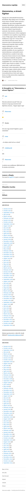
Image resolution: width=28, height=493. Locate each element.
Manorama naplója (9, 5)
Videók (4, 482)
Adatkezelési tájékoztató (14, 335)
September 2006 (8, 279)
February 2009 (7, 237)
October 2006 (7, 277)
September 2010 (8, 212)
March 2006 (7, 291)
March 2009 (7, 235)
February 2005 (7, 315)
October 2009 (7, 222)
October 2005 (7, 300)
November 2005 (8, 298)
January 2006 (7, 294)
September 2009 (8, 224)
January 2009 (7, 239)
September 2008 (8, 243)
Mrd (5, 80)
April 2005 (6, 312)
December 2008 (8, 241)
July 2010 (6, 214)
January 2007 (7, 271)
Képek (4, 479)
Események (5, 476)
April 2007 (6, 266)
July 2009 (6, 228)
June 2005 (6, 308)
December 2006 (8, 273)
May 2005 (6, 310)
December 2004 (8, 319)
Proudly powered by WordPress (18, 490)
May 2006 (6, 287)
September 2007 (8, 256)
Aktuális (10, 80)
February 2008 (7, 250)
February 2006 (7, 292)
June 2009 (6, 229)
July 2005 (6, 306)
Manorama (8, 111)
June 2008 (6, 247)
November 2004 (8, 321)
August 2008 (7, 245)
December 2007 (8, 252)
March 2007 (7, 268)
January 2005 (7, 317)
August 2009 (7, 226)
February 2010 (7, 218)
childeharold (8, 148)
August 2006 (7, 281)
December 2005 (8, 296)
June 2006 (6, 285)
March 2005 (7, 313)
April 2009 (6, 233)
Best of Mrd (14, 80)
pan (6, 96)
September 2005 (8, 302)
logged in (11, 177)
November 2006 (8, 275)
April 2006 (6, 289)
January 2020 (7, 208)
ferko (6, 136)
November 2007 (8, 254)
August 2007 (7, 258)
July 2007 (6, 260)
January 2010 (7, 220)
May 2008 (6, 249)
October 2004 (7, 323)
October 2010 (7, 210)
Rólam (4, 486)
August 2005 (7, 304)
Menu (23, 5)
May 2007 (6, 264)
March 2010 (7, 216)
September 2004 (8, 325)
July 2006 (6, 283)
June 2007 (6, 262)
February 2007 (7, 270)
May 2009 (6, 231)
